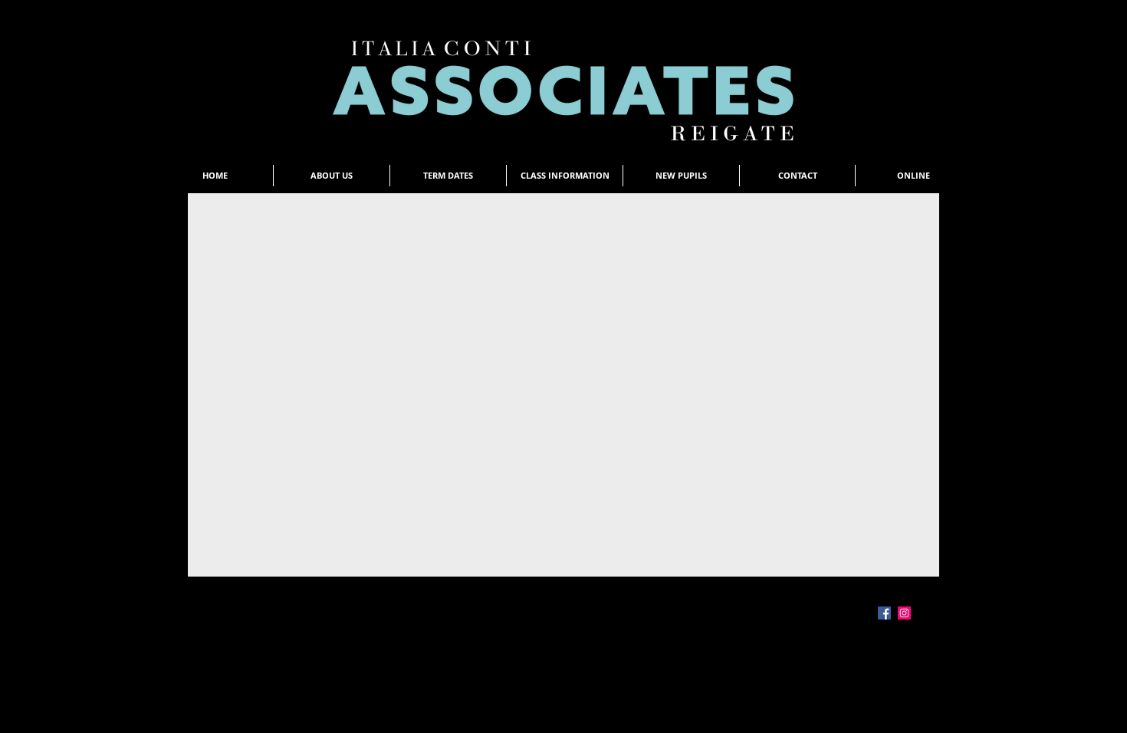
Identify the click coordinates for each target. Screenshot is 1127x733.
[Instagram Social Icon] (904, 613)
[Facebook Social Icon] (884, 613)
